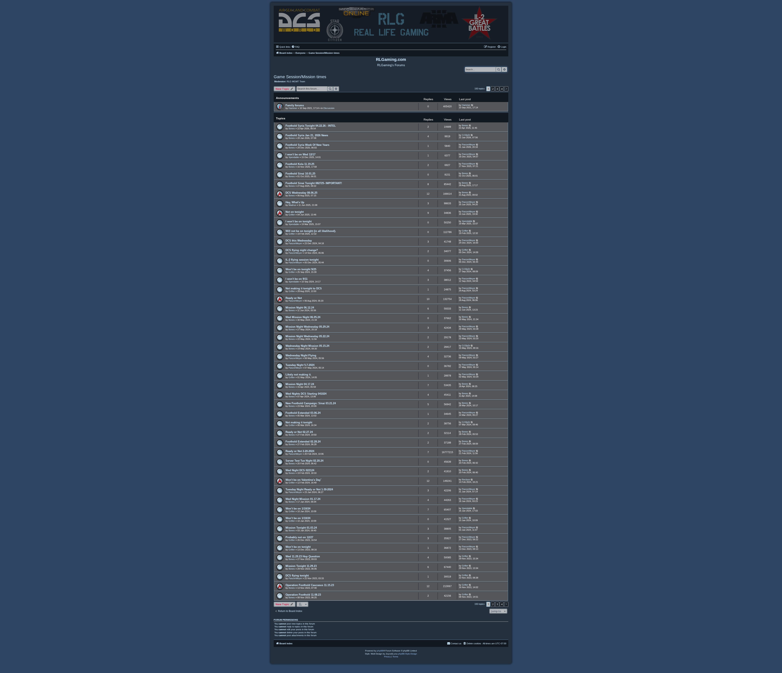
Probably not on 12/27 (299, 537)
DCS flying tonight (297, 575)
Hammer (293, 108)
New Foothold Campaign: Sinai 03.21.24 (311, 403)
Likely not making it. (298, 374)
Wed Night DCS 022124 (300, 470)
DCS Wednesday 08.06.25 (301, 192)
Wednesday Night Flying (301, 355)
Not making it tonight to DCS (304, 288)
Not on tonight (295, 211)
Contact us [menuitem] (456, 643)
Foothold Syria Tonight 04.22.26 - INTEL (311, 125)
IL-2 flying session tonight (302, 259)
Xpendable (294, 157)
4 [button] (501, 89)
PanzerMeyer (468, 144)
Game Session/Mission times (300, 77)
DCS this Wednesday (299, 240)
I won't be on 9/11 (297, 278)
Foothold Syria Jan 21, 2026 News (307, 135)
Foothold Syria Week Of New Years (307, 144)
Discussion (328, 108)
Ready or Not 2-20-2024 (300, 451)
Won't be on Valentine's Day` (303, 479)
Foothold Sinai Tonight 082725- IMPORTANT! (314, 183)
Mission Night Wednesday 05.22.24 (307, 336)
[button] (506, 88)
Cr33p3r (466, 135)
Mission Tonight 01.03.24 (301, 527)
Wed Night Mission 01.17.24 (303, 499)
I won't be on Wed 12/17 (300, 154)
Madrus (292, 205)
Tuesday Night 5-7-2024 (300, 365)
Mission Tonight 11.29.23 (301, 566)
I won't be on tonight (299, 221)
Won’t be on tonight (298, 546)
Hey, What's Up (295, 202)
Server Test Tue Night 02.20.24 (304, 460)
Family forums (295, 105)
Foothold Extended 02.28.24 (303, 441)
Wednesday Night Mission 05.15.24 (307, 345)
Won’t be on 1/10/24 (298, 508)
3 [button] (497, 89)
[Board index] (391, 23)
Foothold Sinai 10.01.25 (300, 173)
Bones (292, 128)
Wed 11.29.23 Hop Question (303, 556)
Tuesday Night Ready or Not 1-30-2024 (309, 489)
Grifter (292, 214)
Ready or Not (294, 298)
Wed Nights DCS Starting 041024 (306, 393)
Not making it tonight (299, 422)
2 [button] (492, 89)
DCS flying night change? (302, 250)
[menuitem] (295, 46)
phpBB (380, 651)
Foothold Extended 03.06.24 (303, 412)
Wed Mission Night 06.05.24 (303, 317)
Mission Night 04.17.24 (300, 384)
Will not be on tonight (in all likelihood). (311, 231)
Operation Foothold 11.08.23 (303, 594)
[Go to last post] (472, 105)
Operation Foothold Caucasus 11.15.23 (310, 585)
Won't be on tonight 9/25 (301, 269)
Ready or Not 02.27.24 (299, 432)
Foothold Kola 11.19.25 (300, 164)
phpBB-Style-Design (407, 654)
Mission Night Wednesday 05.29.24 (307, 326)
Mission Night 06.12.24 (300, 307)
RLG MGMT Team (296, 81)
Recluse (466, 479)
